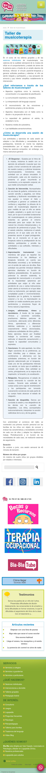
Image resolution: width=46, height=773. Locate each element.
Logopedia (9, 712)
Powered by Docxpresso (8, 772)
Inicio (5, 28)
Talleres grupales (12, 692)
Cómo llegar (19, 581)
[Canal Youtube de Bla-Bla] (23, 565)
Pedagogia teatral (12, 695)
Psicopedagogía (11, 723)
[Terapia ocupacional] (23, 540)
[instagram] (23, 481)
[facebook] (9, 481)
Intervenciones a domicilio (15, 688)
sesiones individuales (12, 60)
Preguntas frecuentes (13, 716)
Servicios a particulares (14, 675)
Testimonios (26, 594)
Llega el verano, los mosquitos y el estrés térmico (24, 642)
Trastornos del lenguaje (14, 731)
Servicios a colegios (13, 667)
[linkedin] (36, 481)
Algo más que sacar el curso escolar (24, 633)
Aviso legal (28, 764)
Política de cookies (16, 764)
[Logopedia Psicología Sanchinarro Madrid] (14, 11)
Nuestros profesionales (14, 751)
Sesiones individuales (13, 684)
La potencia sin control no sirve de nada (24, 647)
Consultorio (9, 704)
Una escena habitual (24, 637)
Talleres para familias (13, 727)
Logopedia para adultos (14, 755)
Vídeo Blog (9, 735)
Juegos (8, 708)
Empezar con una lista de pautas (24, 629)
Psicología (9, 720)
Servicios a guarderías (14, 671)
